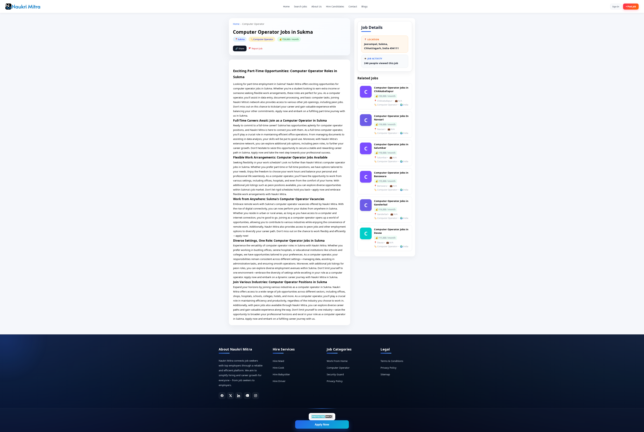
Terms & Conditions (392, 361)
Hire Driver (279, 381)
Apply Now (322, 424)
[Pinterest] (247, 395)
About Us (316, 6)
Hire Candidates (335, 6)
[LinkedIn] (238, 395)
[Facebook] (222, 395)
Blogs (364, 6)
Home (286, 6)
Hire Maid (278, 361)
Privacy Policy (335, 381)
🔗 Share (239, 48)
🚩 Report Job (255, 48)
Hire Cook (278, 367)
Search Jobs (300, 6)
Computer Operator (263, 39)
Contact (352, 6)
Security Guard (335, 374)
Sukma (241, 39)
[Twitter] (230, 395)
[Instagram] (255, 395)
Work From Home (337, 361)
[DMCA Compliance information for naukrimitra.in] (322, 416)
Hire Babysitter (281, 374)
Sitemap (385, 374)
